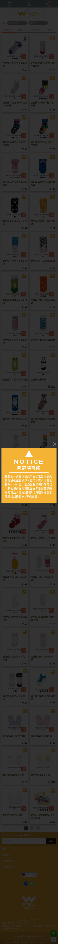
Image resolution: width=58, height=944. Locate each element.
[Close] (55, 444)
